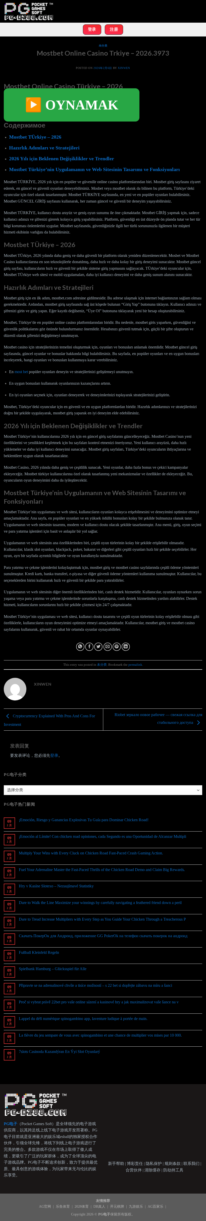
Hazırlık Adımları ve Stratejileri (44, 147)
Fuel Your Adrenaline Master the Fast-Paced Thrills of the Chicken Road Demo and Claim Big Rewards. (102, 870)
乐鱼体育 (63, 1206)
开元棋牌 (117, 1206)
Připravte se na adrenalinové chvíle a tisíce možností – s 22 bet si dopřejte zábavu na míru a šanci (95, 985)
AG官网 (45, 1206)
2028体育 (82, 1206)
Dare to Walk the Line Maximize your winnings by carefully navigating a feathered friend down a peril (100, 902)
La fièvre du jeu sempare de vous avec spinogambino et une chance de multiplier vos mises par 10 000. (100, 1035)
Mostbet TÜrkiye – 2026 (35, 137)
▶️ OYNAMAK (71, 104)
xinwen (124, 67)
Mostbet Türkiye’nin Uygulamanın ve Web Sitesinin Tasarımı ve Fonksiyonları (94, 169)
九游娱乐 (136, 1206)
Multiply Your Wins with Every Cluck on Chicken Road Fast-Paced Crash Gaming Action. (91, 853)
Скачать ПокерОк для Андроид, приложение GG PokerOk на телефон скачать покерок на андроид (103, 936)
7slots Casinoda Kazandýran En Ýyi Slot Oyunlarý (59, 1051)
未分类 (103, 45)
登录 (54, 755)
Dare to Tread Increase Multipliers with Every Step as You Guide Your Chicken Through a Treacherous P (102, 919)
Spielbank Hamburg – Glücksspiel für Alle (52, 969)
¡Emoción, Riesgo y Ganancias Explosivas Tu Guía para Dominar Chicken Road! (83, 820)
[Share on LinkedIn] (126, 647)
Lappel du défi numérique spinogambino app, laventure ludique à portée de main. (83, 1018)
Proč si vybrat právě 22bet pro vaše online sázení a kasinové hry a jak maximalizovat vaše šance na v (99, 1002)
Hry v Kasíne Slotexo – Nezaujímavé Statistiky (56, 886)
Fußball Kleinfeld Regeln (39, 952)
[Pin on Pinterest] (117, 647)
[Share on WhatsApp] (80, 647)
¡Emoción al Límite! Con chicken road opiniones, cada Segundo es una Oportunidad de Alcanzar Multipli (102, 836)
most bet (21, 372)
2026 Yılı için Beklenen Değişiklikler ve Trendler (61, 158)
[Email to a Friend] (108, 647)
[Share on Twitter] (98, 647)
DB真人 (99, 1206)
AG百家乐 (156, 1206)
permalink (135, 664)
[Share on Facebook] (89, 647)
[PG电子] (29, 11)
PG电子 (104, 1214)
